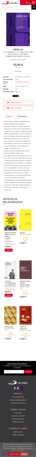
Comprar (8, 250)
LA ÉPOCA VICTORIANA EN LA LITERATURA (10, 283)
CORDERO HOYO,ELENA (18, 60)
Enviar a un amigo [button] (15, 108)
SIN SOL (22, 233)
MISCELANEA (9, 327)
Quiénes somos (18, 432)
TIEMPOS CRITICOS (23, 328)
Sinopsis (9, 116)
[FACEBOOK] (14, 388)
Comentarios (22, 116)
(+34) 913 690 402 (18, 397)
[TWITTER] (21, 388)
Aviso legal (18, 413)
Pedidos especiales (18, 435)
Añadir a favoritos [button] (15, 102)
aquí (25, 240)
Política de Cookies (18, 422)
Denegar (24, 454)
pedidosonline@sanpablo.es (18, 400)
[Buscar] (33, 7)
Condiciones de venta (18, 416)
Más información (19, 450)
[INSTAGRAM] (18, 388)
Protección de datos (18, 419)
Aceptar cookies (13, 454)
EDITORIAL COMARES (22, 77)
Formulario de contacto (18, 403)
